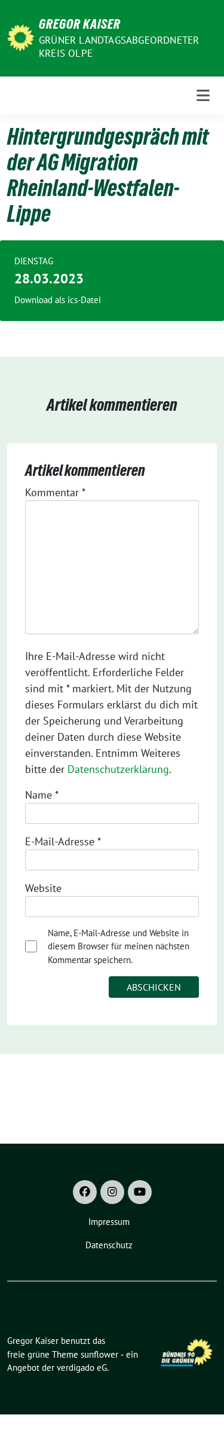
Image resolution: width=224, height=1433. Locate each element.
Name (42, 795)
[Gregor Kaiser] (20, 37)
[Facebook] (85, 1192)
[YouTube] (140, 1192)
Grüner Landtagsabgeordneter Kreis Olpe (119, 46)
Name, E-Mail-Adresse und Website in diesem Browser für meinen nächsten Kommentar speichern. (118, 946)
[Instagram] (112, 1192)
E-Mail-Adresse (63, 841)
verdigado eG (82, 1367)
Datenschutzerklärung (118, 769)
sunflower (99, 1354)
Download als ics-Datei (57, 299)
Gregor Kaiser (80, 24)
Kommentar (55, 492)
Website (43, 888)
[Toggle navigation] (203, 95)
